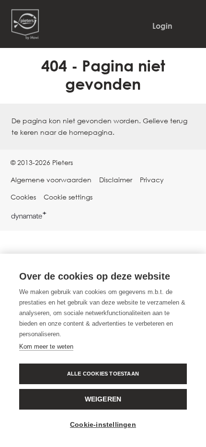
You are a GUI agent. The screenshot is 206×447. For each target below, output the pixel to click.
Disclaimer (115, 180)
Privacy (152, 180)
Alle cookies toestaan (103, 373)
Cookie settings (68, 197)
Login (162, 26)
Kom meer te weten (46, 346)
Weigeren (103, 399)
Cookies (23, 197)
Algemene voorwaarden (51, 180)
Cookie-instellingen (103, 424)
